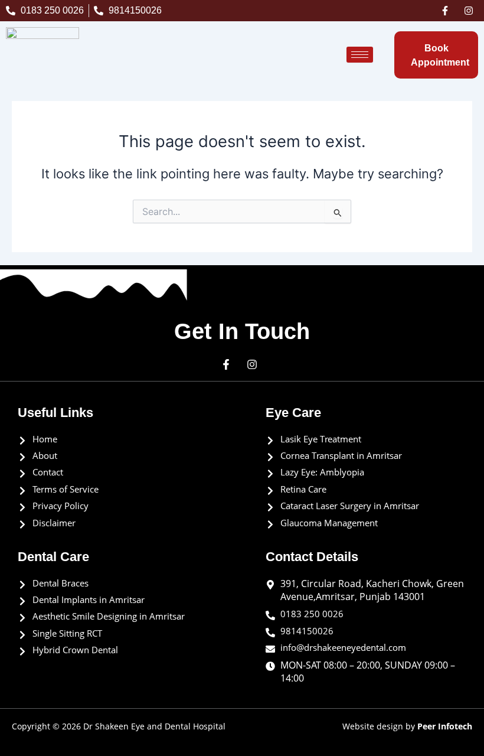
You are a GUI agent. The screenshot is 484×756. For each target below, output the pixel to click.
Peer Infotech (444, 726)
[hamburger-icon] (359, 55)
